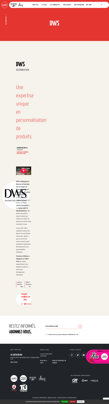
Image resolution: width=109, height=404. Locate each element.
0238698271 (28, 304)
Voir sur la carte (43, 362)
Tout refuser (72, 401)
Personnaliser (81, 401)
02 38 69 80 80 (16, 355)
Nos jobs (89, 5)
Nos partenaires (79, 5)
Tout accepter (65, 401)
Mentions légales (52, 397)
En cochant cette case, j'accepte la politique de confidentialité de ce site (63, 334)
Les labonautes (55, 5)
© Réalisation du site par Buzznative (66, 397)
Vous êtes (35, 5)
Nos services (67, 5)
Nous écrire (14, 362)
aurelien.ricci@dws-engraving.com (23, 152)
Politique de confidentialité (40, 397)
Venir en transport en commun (59, 362)
